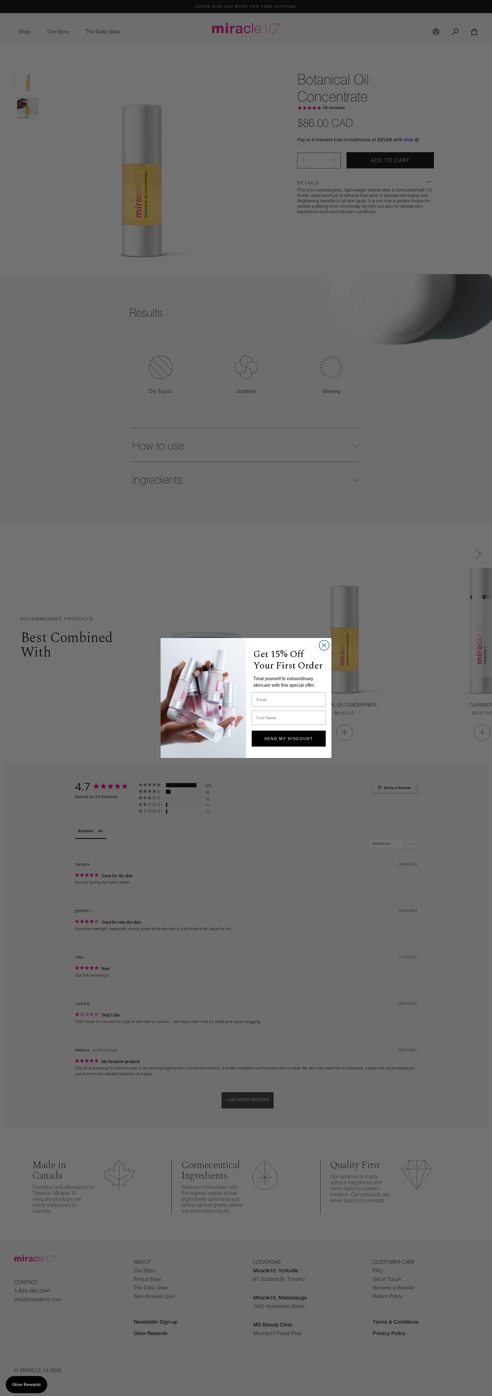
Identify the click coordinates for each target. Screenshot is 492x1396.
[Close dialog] (324, 645)
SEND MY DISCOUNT (288, 738)
